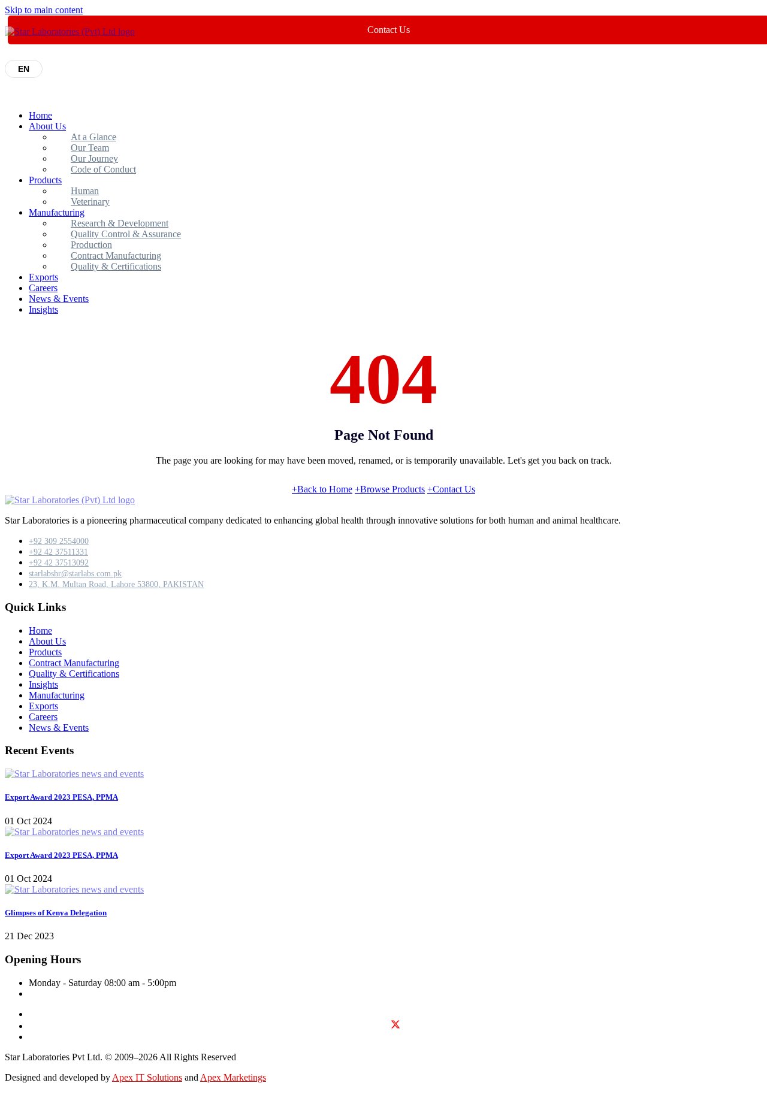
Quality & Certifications (116, 266)
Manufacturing (56, 695)
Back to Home (322, 489)
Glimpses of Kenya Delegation (56, 912)
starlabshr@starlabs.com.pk (75, 573)
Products (45, 180)
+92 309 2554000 (59, 541)
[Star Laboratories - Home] (70, 31)
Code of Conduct (103, 169)
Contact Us (451, 489)
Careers (43, 288)
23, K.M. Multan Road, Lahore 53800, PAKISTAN (116, 584)
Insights (43, 309)
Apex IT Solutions (147, 1077)
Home (40, 115)
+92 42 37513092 (59, 562)
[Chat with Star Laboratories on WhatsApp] (14, 1108)
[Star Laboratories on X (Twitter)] (395, 1027)
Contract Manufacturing (74, 663)
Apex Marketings (233, 1077)
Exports (43, 277)
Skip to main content (44, 10)
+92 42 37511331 (58, 552)
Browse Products (390, 489)
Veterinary (90, 201)
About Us (47, 126)
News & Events (59, 299)
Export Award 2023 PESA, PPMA (61, 797)
